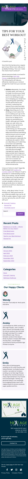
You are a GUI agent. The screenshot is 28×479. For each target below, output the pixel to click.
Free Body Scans (8, 231)
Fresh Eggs (9, 464)
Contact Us (13, 443)
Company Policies (17, 473)
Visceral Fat (7, 205)
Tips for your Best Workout (12, 236)
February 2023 (8, 256)
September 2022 (8, 261)
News (5, 273)
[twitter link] (12, 470)
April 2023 (6, 253)
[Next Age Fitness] (9, 7)
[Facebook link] (7, 470)
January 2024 (7, 251)
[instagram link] (16, 470)
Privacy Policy (5, 473)
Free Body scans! (9, 208)
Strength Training (9, 203)
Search (5, 211)
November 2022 (8, 258)
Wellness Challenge (9, 278)
